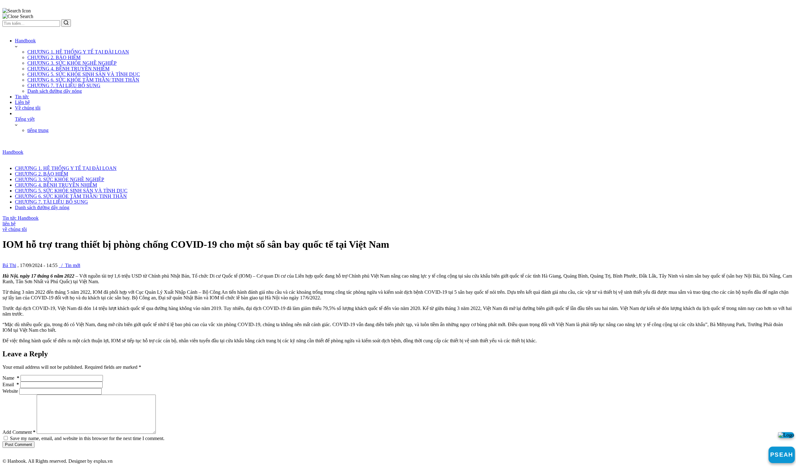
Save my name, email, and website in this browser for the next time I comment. (87, 438)
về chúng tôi (14, 229)
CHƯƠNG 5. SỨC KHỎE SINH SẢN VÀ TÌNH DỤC (83, 74)
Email (10, 384)
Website (10, 391)
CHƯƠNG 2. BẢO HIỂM (54, 57)
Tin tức (22, 96)
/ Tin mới (69, 265)
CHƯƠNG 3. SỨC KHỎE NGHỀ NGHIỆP (72, 63)
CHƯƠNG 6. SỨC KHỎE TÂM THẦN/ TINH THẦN (83, 79)
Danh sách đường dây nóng (54, 91)
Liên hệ (22, 102)
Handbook (25, 40)
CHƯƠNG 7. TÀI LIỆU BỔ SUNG (63, 85)
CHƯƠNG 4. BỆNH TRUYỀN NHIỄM (68, 68)
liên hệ (9, 223)
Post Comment (18, 444)
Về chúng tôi (27, 107)
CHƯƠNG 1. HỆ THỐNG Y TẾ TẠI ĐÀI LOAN (78, 51)
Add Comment (18, 432)
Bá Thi (9, 265)
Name (10, 378)
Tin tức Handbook (20, 218)
